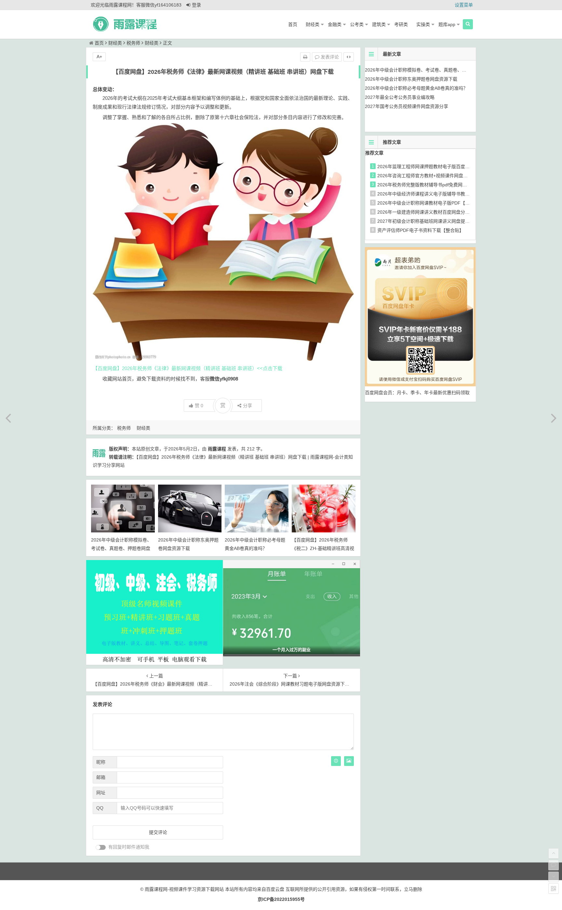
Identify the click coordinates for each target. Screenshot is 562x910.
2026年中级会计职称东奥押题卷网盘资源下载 (411, 79)
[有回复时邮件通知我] (101, 847)
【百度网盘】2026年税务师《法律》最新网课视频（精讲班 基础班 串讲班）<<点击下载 (187, 368)
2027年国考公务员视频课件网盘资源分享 (406, 106)
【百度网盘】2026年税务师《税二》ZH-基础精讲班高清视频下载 (323, 548)
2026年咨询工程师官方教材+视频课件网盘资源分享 (429, 175)
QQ (99, 807)
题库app (446, 24)
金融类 (334, 24)
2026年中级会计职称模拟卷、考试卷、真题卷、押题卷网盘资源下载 (121, 548)
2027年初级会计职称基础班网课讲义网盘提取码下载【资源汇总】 (444, 221)
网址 (100, 792)
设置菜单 (464, 4)
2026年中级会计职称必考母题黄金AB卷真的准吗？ (416, 88)
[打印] (305, 56)
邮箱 (100, 777)
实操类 (423, 24)
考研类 (401, 24)
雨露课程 (217, 448)
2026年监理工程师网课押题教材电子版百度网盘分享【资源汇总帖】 (446, 166)
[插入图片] (349, 761)
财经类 (312, 24)
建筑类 (379, 24)
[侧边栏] (348, 56)
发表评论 (329, 57)
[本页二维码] (553, 888)
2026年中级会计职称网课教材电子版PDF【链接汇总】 (432, 203)
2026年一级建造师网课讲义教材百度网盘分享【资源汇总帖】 (439, 212)
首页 (292, 24)
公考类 (357, 24)
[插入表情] (336, 761)
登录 (196, 4)
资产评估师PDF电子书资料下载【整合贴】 (420, 230)
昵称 (100, 762)
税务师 (133, 43)
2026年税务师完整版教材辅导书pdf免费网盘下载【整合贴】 (438, 184)
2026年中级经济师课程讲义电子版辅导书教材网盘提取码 (434, 193)
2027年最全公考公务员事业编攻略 (400, 97)
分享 (247, 405)
